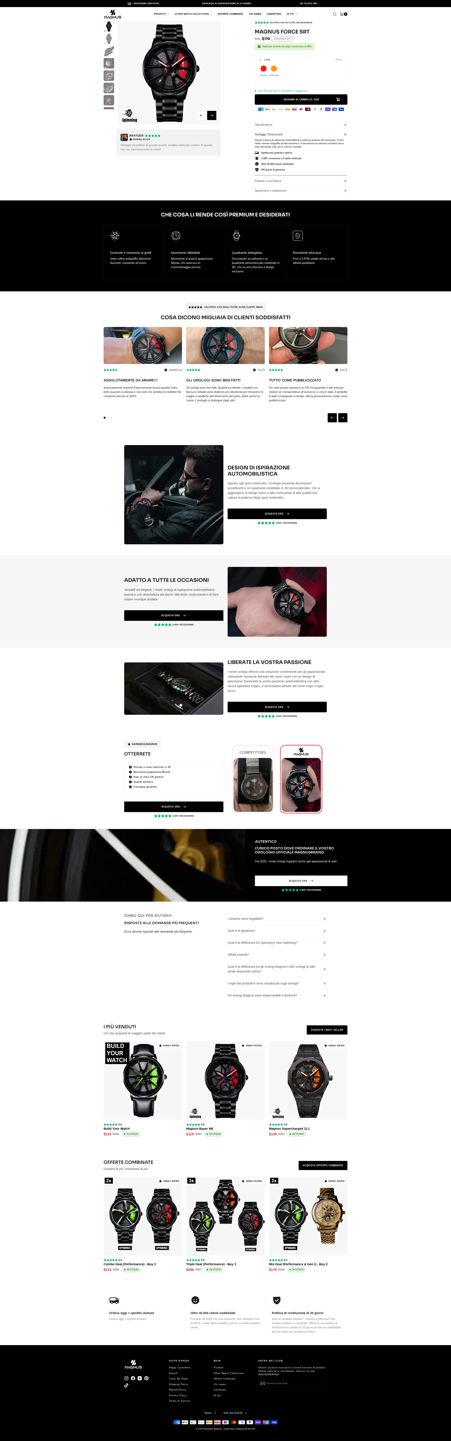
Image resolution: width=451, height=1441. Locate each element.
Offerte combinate (225, 1378)
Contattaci (220, 1389)
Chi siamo (220, 1384)
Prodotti (218, 1367)
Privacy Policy (178, 1395)
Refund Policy (177, 1389)
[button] (161, 14)
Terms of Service (179, 1401)
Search (173, 1373)
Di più (217, 1395)
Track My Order (178, 1378)
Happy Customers (180, 1367)
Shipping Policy (178, 1384)
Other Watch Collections (229, 1373)
